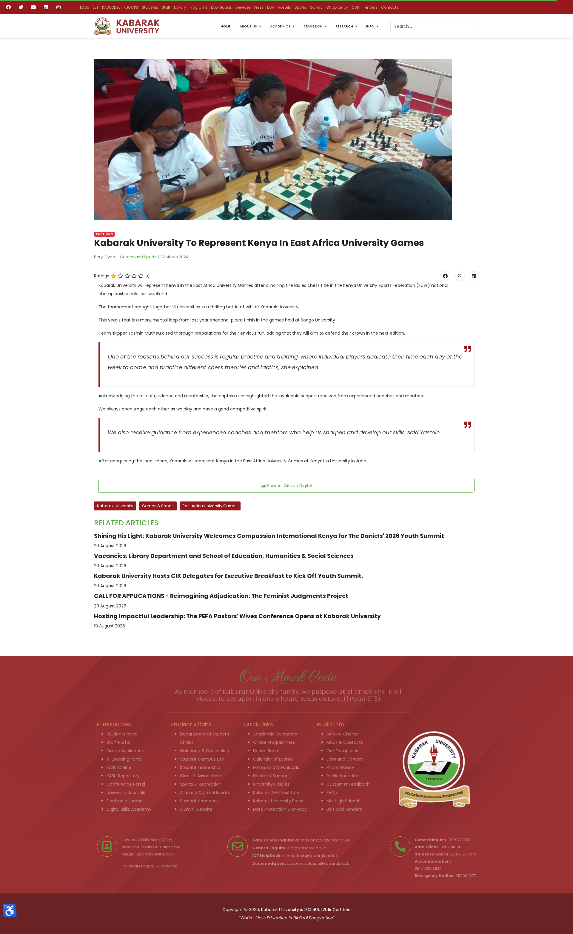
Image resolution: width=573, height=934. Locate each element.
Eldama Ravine (150, 854)
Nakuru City (141, 847)
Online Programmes (274, 742)
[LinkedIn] (474, 276)
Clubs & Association (200, 776)
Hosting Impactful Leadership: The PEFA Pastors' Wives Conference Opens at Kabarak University (237, 616)
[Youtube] (33, 7)
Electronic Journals (126, 801)
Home (226, 26)
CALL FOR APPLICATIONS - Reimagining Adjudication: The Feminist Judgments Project (221, 596)
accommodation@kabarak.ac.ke (319, 863)
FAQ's (332, 792)
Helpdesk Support (271, 776)
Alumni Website (196, 809)
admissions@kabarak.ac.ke (322, 840)
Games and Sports (138, 257)
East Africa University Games (210, 506)
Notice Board (266, 751)
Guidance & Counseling (204, 751)
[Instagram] (58, 7)
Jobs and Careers (344, 759)
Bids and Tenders (344, 809)
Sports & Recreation (200, 784)
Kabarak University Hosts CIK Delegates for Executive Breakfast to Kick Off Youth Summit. (228, 576)
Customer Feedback (347, 784)
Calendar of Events (273, 759)
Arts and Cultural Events (205, 792)
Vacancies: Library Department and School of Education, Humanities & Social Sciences (224, 556)
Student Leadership (200, 767)
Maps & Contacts (344, 742)
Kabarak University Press (278, 801)
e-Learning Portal (124, 759)
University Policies (271, 784)
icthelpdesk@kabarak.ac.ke (309, 855)
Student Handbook (199, 801)
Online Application (125, 751)
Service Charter (342, 734)
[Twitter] (21, 7)
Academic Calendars (275, 734)
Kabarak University (115, 506)
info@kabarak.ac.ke (306, 848)
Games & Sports (158, 506)
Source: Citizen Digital (289, 486)
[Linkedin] (46, 7)
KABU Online (119, 767)
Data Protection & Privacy (280, 809)
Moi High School (342, 801)
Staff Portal (118, 742)
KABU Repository (123, 776)
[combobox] (434, 26)
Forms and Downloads (276, 767)
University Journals (126, 792)
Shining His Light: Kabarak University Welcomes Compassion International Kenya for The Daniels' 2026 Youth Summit (269, 536)
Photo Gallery (340, 767)
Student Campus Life (202, 759)
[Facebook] (8, 7)
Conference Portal (126, 784)
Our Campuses (342, 751)
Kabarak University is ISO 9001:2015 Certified (306, 910)
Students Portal (122, 734)
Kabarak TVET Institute (276, 792)
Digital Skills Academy (129, 809)
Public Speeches (343, 776)
